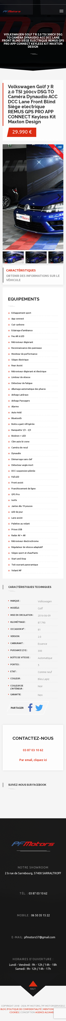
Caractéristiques (21, 270)
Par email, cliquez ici (33, 759)
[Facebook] (30, 707)
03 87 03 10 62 (33, 750)
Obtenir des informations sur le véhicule (33, 278)
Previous (7, 197)
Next (58, 197)
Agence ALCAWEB (45, 1012)
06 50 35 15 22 (40, 915)
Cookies (14, 1012)
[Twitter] (39, 707)
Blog (3, 1009)
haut (33, 989)
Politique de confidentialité (24, 1009)
